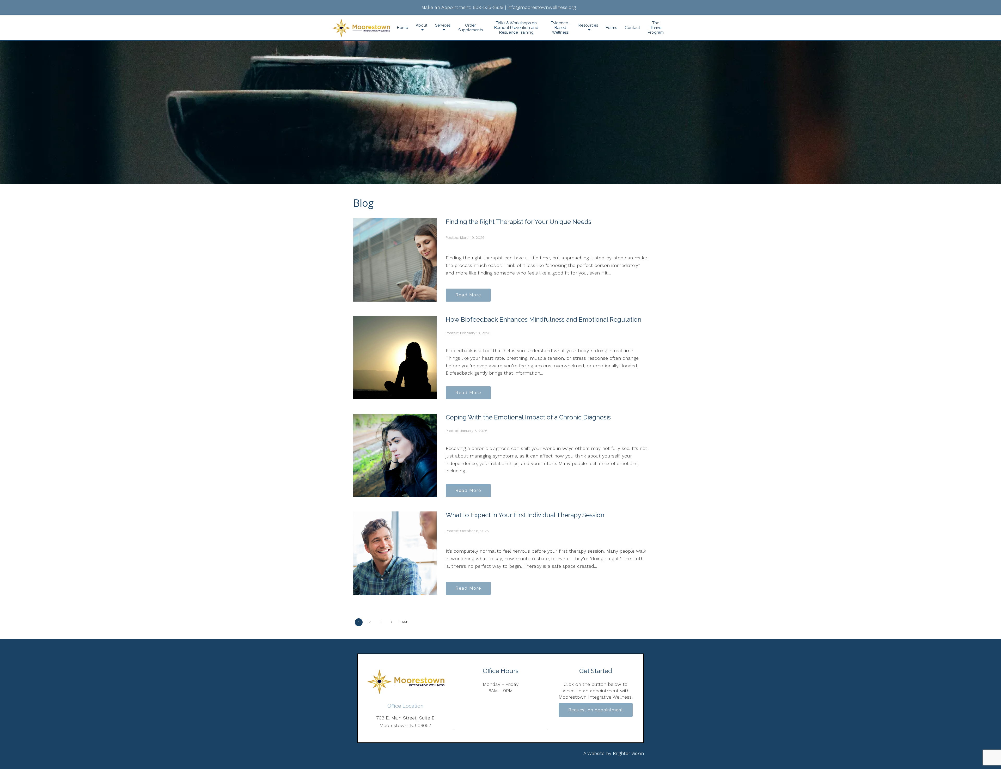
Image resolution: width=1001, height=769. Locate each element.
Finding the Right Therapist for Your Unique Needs (518, 221)
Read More (468, 294)
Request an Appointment (595, 709)
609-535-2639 (488, 7)
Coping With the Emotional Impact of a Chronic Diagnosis (528, 417)
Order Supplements (470, 27)
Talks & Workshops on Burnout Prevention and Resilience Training (516, 28)
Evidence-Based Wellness (560, 28)
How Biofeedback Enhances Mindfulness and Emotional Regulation (543, 319)
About (421, 25)
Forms (611, 27)
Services (442, 25)
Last (403, 622)
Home (402, 27)
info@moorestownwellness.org (542, 7)
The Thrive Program (656, 28)
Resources (588, 25)
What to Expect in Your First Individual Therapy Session (525, 515)
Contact (632, 27)
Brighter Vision (628, 753)
